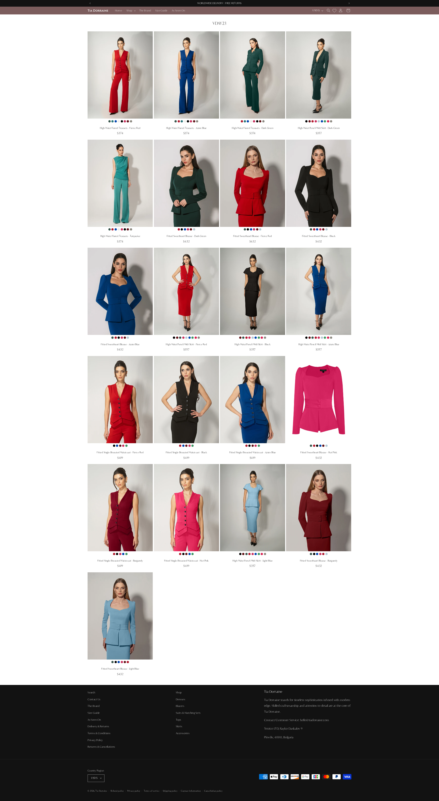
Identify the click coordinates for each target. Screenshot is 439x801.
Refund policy (117, 790)
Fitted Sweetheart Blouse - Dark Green (186, 236)
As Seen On (94, 719)
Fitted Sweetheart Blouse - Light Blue (120, 668)
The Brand (93, 706)
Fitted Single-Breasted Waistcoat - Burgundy (120, 560)
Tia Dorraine (101, 790)
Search (91, 692)
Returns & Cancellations (101, 746)
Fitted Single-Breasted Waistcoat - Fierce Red (120, 452)
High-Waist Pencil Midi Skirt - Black (252, 344)
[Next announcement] (349, 3)
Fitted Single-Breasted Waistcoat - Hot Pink (186, 560)
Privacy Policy (95, 739)
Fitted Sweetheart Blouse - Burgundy (319, 560)
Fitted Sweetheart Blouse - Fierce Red (252, 236)
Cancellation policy (213, 790)
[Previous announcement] (90, 3)
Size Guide (94, 712)
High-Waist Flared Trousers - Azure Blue (186, 128)
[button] (130, 10)
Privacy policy (134, 790)
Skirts (179, 726)
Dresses (180, 699)
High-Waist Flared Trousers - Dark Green (252, 128)
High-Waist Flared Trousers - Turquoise (120, 236)
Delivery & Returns (98, 726)
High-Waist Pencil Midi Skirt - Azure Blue (318, 344)
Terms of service (152, 790)
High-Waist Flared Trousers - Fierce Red (120, 128)
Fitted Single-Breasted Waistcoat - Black (186, 452)
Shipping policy (170, 790)
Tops (178, 719)
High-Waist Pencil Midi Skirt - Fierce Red (186, 344)
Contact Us (94, 699)
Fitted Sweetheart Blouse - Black (319, 236)
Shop (179, 692)
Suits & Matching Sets (188, 712)
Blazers (180, 706)
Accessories (183, 733)
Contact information (191, 790)
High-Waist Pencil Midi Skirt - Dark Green (319, 128)
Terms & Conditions (99, 733)
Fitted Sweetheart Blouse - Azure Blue (120, 344)
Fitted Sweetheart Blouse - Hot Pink (318, 452)
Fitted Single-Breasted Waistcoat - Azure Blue (252, 452)
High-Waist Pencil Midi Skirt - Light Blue (253, 560)
